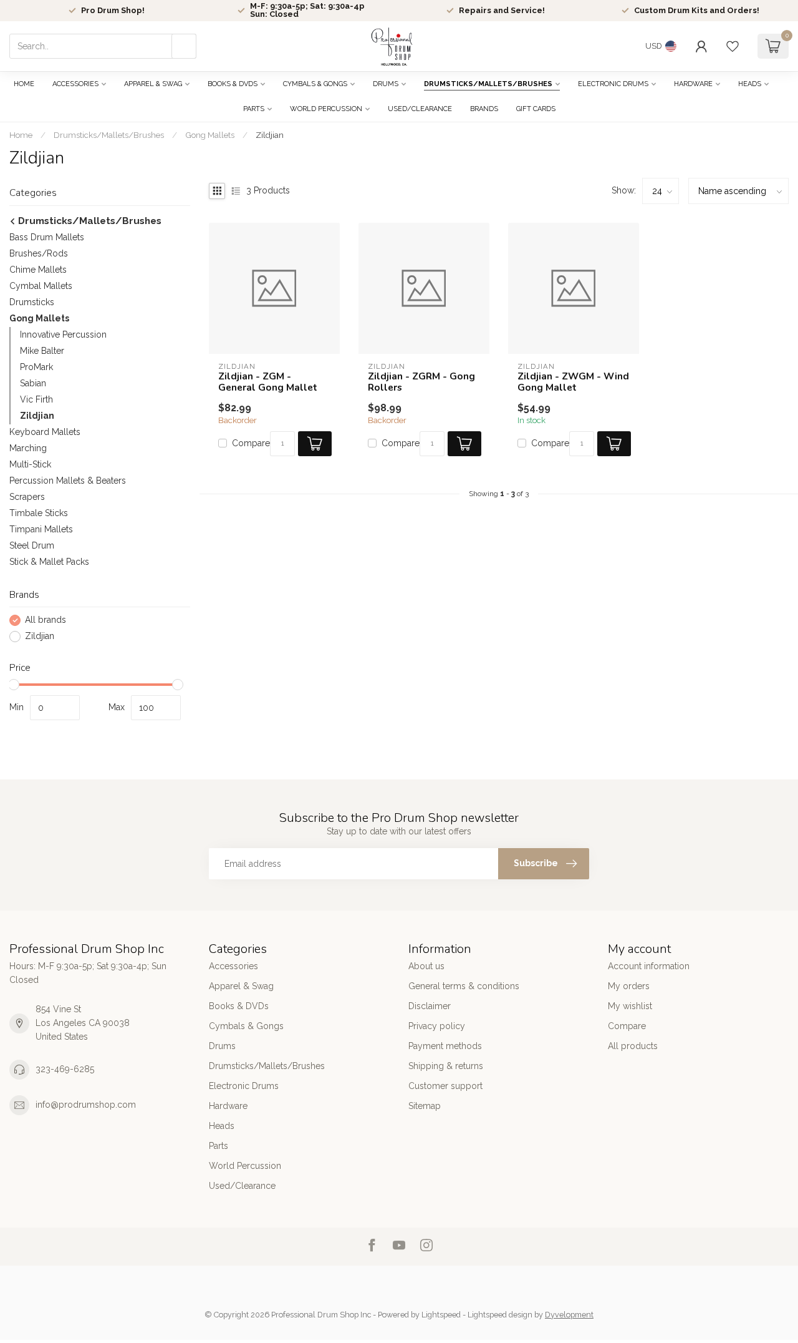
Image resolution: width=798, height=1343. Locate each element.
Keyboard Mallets (44, 432)
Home (24, 84)
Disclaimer (429, 1006)
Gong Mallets (209, 135)
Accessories (75, 84)
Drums (385, 84)
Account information (649, 966)
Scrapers (27, 497)
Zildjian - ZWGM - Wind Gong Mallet (573, 382)
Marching (28, 448)
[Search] (183, 46)
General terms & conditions (463, 986)
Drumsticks (31, 302)
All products (633, 1046)
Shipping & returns (445, 1066)
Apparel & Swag (153, 84)
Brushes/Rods (38, 253)
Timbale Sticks (38, 513)
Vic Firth (36, 399)
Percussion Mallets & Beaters (67, 481)
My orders (629, 986)
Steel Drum (31, 545)
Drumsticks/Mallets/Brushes (488, 84)
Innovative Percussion (63, 334)
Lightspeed (441, 1314)
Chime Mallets (38, 270)
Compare (251, 443)
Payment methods (445, 1046)
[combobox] (102, 46)
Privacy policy (436, 1026)
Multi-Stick (30, 464)
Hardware (693, 84)
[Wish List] (732, 46)
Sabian (33, 383)
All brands (45, 620)
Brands (484, 109)
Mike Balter (42, 351)
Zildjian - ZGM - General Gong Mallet (267, 382)
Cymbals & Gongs (315, 84)
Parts (253, 109)
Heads (749, 84)
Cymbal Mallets (40, 286)
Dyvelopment (569, 1314)
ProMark (36, 367)
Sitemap (424, 1106)
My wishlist (630, 1006)
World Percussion (326, 109)
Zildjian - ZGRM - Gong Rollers (421, 382)
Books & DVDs (232, 84)
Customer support (445, 1086)
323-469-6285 (65, 1069)
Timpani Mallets (41, 529)
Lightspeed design (500, 1314)
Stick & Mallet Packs (49, 562)
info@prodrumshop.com (86, 1105)
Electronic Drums (613, 84)
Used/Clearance (420, 109)
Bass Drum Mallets (46, 237)
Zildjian (270, 135)
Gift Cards (535, 109)
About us (426, 966)
